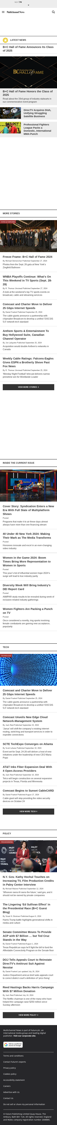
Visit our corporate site (24, 1035)
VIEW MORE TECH (28, 811)
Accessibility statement (14, 1080)
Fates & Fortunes (8, 222)
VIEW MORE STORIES (28, 387)
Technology (6, 656)
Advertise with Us (11, 1092)
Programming (7, 842)
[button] (3, 12)
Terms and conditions (13, 1055)
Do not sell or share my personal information (24, 1104)
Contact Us (8, 1098)
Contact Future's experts (14, 1061)
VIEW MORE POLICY (28, 1015)
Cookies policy (9, 1074)
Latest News (18, 40)
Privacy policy (9, 1068)
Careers (7, 1086)
